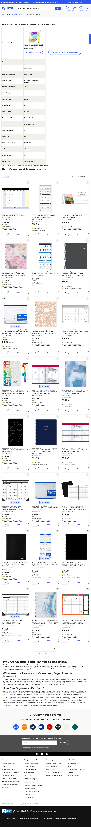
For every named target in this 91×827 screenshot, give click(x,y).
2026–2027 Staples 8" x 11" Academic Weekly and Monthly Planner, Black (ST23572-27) (15, 564)
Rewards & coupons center (54, 775)
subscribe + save (29, 772)
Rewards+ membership (31, 763)
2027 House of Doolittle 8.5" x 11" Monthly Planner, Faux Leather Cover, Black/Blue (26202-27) (75, 331)
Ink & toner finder (51, 766)
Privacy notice (23, 818)
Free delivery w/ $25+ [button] (10, 348)
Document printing (29, 782)
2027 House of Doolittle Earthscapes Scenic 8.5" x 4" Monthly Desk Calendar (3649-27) (74, 215)
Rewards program (29, 766)
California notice (34, 818)
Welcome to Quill (73, 763)
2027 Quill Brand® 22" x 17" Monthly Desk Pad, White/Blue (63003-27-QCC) (45, 507)
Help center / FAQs (8, 775)
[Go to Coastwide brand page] (24, 727)
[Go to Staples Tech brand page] (58, 727)
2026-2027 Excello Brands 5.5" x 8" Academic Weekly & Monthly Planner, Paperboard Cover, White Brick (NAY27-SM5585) (15, 391)
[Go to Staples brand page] (50, 727)
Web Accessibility (73, 775)
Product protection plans (31, 791)
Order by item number (53, 772)
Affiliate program (29, 797)
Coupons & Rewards (17, 14)
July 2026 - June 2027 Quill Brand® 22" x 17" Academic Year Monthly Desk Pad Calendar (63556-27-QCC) (15, 331)
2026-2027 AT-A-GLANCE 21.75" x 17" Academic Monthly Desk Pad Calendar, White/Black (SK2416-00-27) (15, 507)
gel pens (21, 705)
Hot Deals (29, 14)
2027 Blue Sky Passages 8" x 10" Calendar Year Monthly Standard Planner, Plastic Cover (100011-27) (73, 273)
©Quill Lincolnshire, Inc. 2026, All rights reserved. (25, 811)
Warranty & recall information (10, 781)
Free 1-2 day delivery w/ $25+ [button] (72, 228)
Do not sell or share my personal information (66, 818)
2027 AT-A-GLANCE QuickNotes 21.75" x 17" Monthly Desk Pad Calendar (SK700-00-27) (15, 215)
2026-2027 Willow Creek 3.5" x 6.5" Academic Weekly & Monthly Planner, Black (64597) (15, 449)
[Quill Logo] (7, 8)
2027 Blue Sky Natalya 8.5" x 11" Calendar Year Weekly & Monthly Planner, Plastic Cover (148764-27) (44, 331)
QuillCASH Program (30, 769)
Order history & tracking (9, 763)
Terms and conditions (37, 747)
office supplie (17, 692)
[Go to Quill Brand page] (16, 727)
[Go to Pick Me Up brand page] (33, 727)
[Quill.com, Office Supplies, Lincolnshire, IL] (7, 811)
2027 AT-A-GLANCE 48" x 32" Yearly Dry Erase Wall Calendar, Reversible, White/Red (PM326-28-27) (44, 391)
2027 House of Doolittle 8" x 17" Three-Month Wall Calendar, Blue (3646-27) (45, 273)
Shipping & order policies (9, 778)
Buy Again (36, 14)
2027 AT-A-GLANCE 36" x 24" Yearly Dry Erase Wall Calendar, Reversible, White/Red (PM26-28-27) (74, 449)
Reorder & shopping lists (53, 763)
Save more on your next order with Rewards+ (15, 2)
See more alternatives (33, 52)
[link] (27, 182)
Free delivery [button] (68, 406)
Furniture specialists (30, 788)
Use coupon (64, 742)
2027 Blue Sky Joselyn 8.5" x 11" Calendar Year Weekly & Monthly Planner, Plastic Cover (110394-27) (13, 273)
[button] (58, 8)
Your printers (50, 769)
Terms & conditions (11, 818)
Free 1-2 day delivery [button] (10, 228)
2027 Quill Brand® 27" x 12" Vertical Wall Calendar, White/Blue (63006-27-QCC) (45, 564)
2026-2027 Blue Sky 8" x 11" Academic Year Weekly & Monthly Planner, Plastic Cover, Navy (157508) (45, 449)
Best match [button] (82, 177)
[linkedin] (42, 754)
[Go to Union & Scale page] (66, 727)
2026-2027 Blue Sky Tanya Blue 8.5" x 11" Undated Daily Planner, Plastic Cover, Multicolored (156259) (75, 391)
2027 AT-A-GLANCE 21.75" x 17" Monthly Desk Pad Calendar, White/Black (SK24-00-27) (12, 622)
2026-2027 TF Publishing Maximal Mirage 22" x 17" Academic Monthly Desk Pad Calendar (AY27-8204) (74, 622)
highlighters (12, 705)
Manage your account (8, 769)
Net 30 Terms (28, 775)
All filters (6, 176)
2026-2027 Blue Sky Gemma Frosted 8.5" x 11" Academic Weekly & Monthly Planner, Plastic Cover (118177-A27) (45, 622)
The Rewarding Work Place (76, 769)
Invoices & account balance (10, 772)
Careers (70, 772)
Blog (69, 766)
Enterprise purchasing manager (33, 785)
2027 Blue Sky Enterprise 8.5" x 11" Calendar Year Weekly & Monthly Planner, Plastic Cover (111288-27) (73, 564)
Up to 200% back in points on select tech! (45, 2)
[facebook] (47, 754)
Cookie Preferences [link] (47, 818)
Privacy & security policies (10, 784)
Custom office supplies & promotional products (31, 779)
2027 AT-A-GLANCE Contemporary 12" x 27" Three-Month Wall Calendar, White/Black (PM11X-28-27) (45, 215)
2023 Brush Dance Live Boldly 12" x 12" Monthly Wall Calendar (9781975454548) (34, 45)
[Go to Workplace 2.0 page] (75, 727)
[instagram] (37, 754)
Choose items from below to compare (66, 52)
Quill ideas (27, 794)
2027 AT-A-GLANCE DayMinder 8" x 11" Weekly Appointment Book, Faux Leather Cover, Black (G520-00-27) (75, 507)
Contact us (5, 787)
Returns (4, 766)
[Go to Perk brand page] (41, 727)
